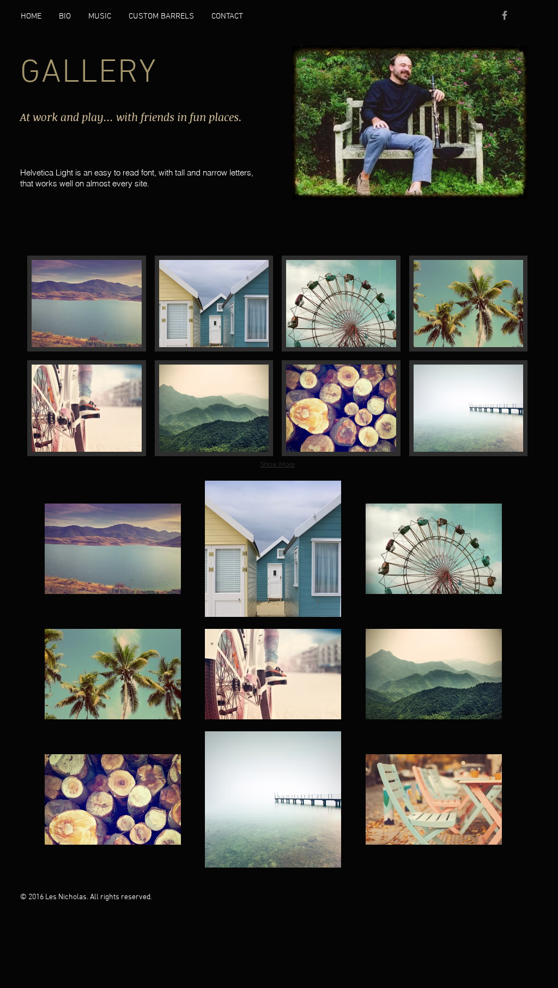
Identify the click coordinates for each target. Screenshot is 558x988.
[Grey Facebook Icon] (505, 15)
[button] (86, 303)
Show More (277, 464)
